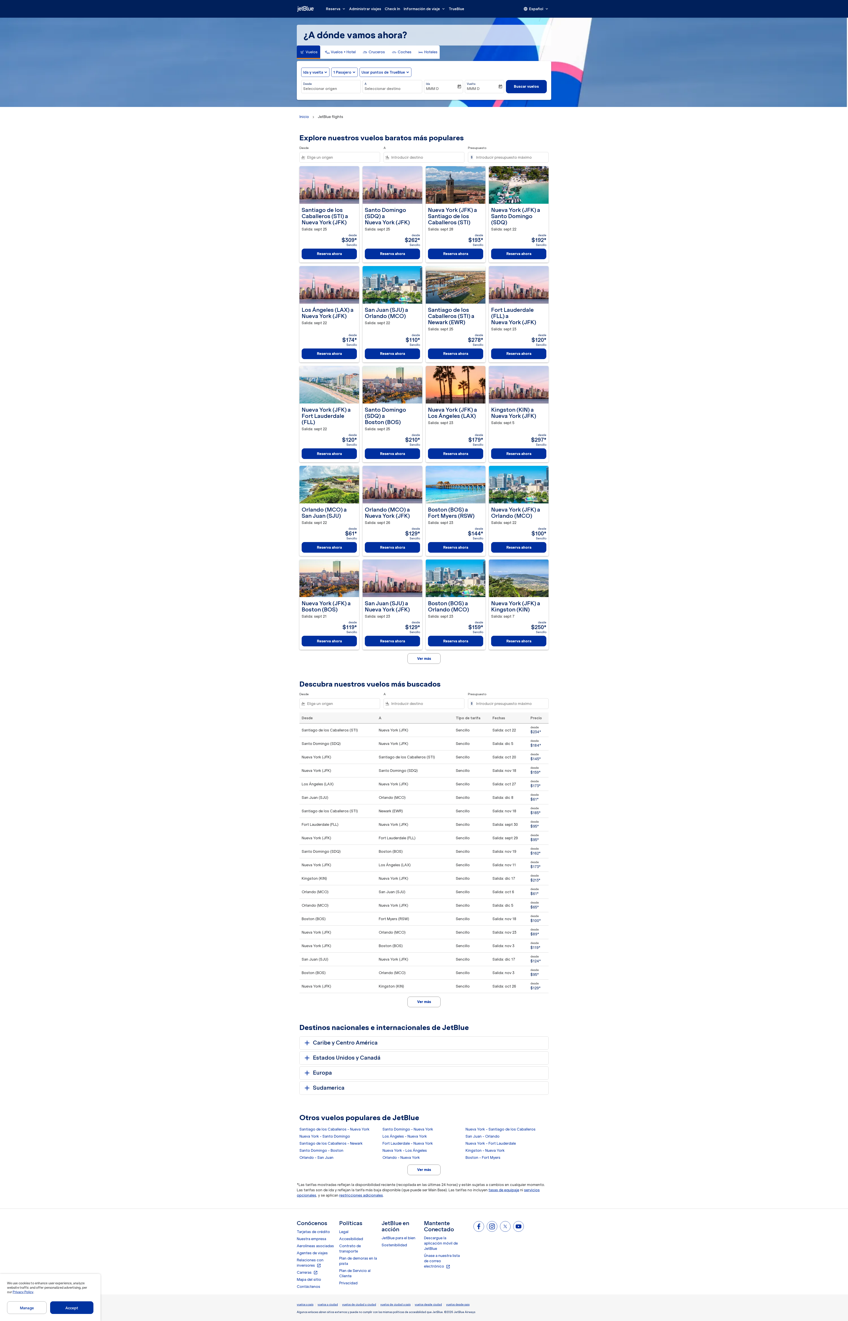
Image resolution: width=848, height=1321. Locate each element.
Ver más (424, 1169)
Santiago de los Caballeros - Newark (331, 1143)
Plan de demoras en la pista (358, 1261)
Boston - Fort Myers (483, 1157)
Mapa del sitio (309, 1279)
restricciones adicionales (361, 1195)
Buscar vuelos (526, 86)
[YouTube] (518, 1226)
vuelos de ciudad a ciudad (359, 1304)
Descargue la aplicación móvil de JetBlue (441, 1243)
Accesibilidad (351, 1239)
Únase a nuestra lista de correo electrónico (442, 1261)
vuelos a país (305, 1304)
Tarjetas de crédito (313, 1232)
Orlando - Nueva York (401, 1157)
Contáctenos (308, 1286)
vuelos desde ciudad (428, 1304)
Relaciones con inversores (310, 1263)
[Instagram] (492, 1226)
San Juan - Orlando (483, 1136)
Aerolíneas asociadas (315, 1246)
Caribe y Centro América (345, 1042)
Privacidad (348, 1283)
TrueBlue (456, 9)
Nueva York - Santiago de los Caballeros (501, 1129)
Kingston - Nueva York (485, 1150)
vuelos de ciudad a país (395, 1304)
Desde (307, 84)
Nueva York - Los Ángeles (404, 1150)
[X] (505, 1226)
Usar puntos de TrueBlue (383, 72)
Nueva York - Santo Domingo (324, 1136)
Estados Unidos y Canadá (346, 1057)
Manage (27, 1308)
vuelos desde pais (457, 1304)
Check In (392, 9)
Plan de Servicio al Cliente (355, 1273)
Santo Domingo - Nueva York (407, 1129)
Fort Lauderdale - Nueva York (407, 1143)
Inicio (304, 116)
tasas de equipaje (503, 1190)
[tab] (308, 52)
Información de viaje (425, 9)
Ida (428, 84)
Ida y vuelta (313, 72)
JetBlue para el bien (398, 1238)
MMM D (432, 88)
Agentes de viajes (312, 1253)
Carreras (307, 1272)
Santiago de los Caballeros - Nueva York (334, 1129)
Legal (343, 1232)
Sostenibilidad (394, 1245)
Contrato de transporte (350, 1248)
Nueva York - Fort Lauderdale (491, 1143)
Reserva (336, 9)
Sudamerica (328, 1087)
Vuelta (471, 84)
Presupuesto (477, 148)
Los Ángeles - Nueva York (404, 1136)
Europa (322, 1072)
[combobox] (331, 88)
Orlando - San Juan (316, 1157)
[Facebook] (478, 1226)
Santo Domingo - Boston (321, 1150)
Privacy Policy (23, 1292)
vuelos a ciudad (328, 1304)
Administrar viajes (365, 9)
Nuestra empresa (311, 1239)
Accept (71, 1308)
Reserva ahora (329, 253)
